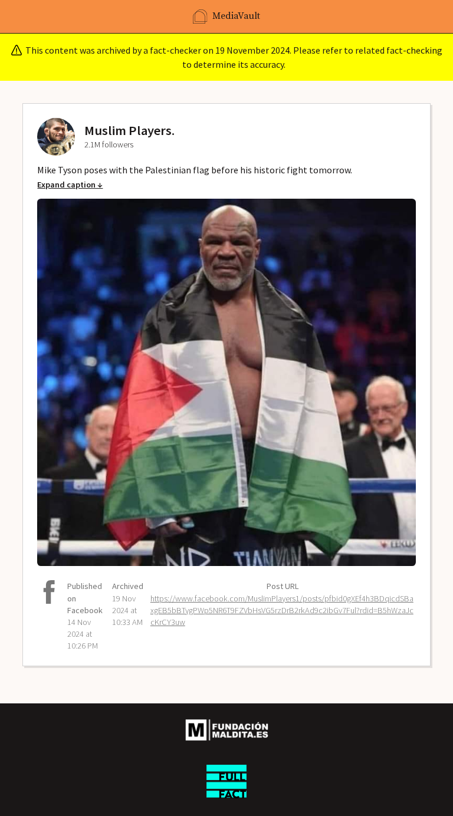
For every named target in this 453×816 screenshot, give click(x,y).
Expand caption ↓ (70, 184)
